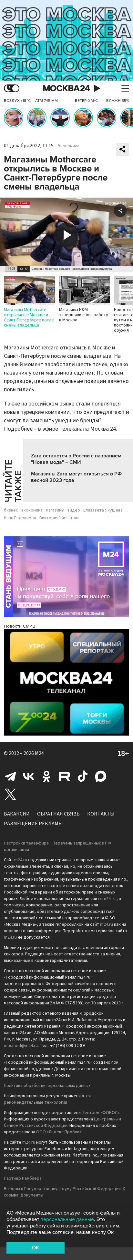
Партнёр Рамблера (23, 1178)
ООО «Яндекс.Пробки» (58, 1132)
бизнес (11, 510)
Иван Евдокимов (20, 518)
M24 (39, 753)
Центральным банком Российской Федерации (62, 1122)
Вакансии (17, 813)
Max (100, 776)
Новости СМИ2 (19, 626)
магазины (55, 510)
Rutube (64, 776)
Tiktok (82, 776)
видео (73, 510)
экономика (32, 510)
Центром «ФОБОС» (100, 1112)
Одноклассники (46, 776)
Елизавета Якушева (103, 510)
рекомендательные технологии (35, 1102)
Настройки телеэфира (26, 843)
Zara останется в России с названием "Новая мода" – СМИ (76, 459)
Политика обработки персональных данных (47, 1085)
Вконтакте (28, 776)
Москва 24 (66, 88)
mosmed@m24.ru (21, 1045)
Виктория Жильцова (59, 518)
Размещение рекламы (33, 823)
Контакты (101, 813)
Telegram (10, 776)
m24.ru (20, 860)
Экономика (68, 146)
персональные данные (67, 1219)
